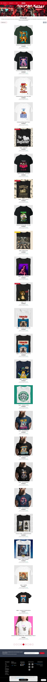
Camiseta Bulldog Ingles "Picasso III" (23, 44)
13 (30, 644)
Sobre (17, 3)
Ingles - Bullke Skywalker (23, 559)
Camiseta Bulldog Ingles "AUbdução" (23, 70)
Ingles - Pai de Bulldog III (23, 507)
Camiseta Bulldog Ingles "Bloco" (23, 122)
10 (25, 644)
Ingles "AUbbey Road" (23, 250)
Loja (1, 3)
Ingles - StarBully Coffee (23, 405)
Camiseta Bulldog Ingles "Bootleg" (23, 224)
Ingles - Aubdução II (23, 379)
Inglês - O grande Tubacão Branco (23, 610)
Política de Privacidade (7, 669)
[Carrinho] (45, 3)
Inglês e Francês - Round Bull (23, 173)
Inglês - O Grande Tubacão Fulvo (23, 327)
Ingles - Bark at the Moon (23, 276)
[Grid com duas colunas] (44, 22)
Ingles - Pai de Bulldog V (23, 430)
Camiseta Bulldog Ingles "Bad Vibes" (23, 96)
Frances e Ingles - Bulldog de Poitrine (23, 533)
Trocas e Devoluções (7, 674)
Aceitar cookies (23, 679)
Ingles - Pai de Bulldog (23, 456)
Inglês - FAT (23, 302)
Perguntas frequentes (7, 671)
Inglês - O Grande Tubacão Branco (23, 353)
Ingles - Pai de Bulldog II (24, 482)
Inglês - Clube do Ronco (23, 199)
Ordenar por (3, 22)
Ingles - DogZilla (23, 585)
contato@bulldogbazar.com (38, 663)
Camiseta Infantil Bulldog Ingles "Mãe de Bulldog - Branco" (23, 635)
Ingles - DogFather (23, 147)
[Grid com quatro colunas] (46, 22)
